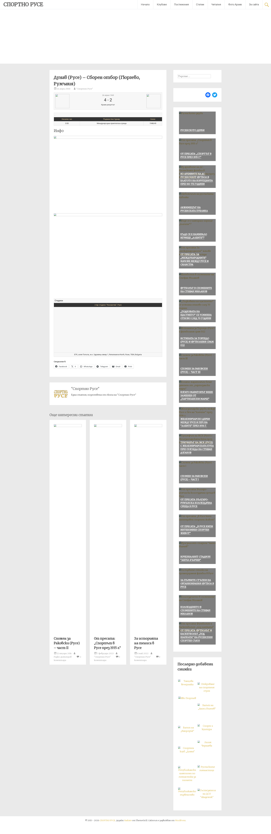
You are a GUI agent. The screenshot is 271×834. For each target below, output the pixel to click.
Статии (200, 4)
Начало (145, 4)
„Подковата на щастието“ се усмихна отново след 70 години (196, 315)
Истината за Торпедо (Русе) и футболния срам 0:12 (197, 342)
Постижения (181, 4)
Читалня (216, 4)
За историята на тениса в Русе (146, 643)
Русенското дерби (192, 130)
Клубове (162, 4)
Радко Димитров (63, 657)
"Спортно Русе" (84, 89)
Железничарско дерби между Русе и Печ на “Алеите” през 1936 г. (195, 422)
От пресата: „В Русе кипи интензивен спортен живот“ (196, 530)
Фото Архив (235, 4)
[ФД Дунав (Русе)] (73, 101)
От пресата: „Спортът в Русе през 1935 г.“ (107, 643)
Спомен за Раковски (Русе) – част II (67, 643)
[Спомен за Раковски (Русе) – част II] (68, 426)
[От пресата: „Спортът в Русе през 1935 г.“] (108, 426)
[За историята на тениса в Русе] (148, 426)
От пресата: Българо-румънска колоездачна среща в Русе (196, 503)
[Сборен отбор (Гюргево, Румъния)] (143, 101)
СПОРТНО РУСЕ (23, 4)
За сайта (254, 4)
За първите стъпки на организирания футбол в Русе (197, 583)
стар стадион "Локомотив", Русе (108, 305)
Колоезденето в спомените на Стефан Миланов (195, 610)
